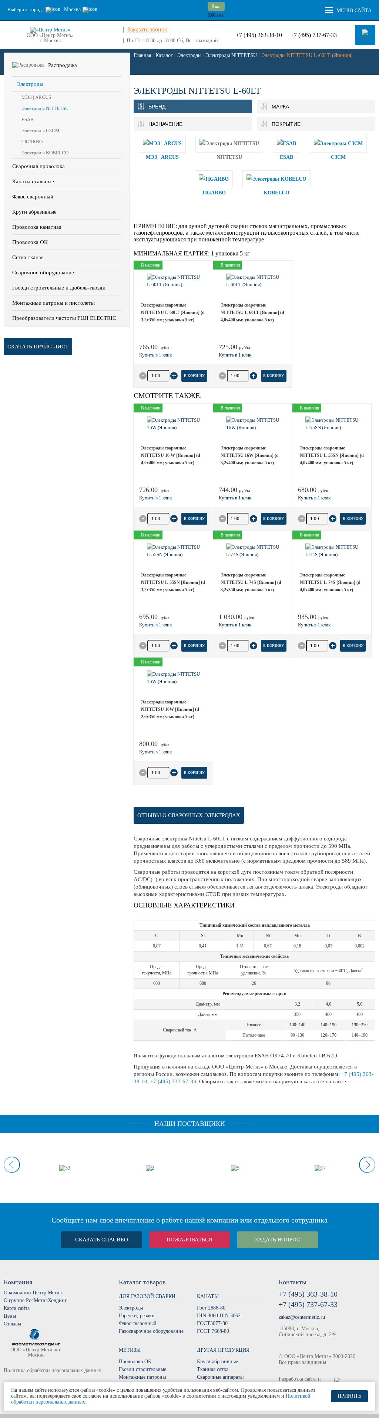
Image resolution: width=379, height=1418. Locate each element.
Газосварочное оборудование (151, 1331)
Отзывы (12, 1324)
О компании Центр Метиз (33, 1292)
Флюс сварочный (32, 197)
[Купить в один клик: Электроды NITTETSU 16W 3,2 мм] (235, 498)
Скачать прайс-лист (37, 347)
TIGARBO (32, 141)
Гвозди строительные (142, 1369)
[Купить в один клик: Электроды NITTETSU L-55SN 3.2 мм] (155, 625)
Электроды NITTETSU (44, 108)
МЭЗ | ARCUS (36, 97)
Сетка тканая (28, 257)
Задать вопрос (277, 1240)
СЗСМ (338, 157)
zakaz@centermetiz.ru (302, 1317)
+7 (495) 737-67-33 (314, 35)
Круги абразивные (34, 212)
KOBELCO (276, 192)
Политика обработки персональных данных (52, 1370)
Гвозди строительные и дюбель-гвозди (58, 288)
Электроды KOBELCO (44, 152)
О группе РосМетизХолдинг (35, 1300)
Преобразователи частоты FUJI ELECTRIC (64, 318)
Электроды (30, 84)
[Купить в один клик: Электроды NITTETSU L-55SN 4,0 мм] (314, 498)
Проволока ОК (30, 242)
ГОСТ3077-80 (212, 1323)
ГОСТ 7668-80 (213, 1331)
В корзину (194, 376)
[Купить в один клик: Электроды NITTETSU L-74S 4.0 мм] (314, 625)
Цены (10, 1316)
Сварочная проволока (38, 166)
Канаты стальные (33, 181)
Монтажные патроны (142, 1377)
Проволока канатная (36, 227)
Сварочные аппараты (220, 1377)
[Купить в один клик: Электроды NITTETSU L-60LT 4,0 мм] (235, 355)
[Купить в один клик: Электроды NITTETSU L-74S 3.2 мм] (235, 625)
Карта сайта (17, 1308)
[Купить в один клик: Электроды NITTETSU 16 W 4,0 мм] (155, 498)
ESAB (27, 119)
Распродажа (62, 65)
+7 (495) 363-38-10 (259, 35)
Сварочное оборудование (43, 272)
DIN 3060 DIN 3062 (219, 1315)
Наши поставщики (189, 1123)
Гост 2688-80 (211, 1308)
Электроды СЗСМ (40, 130)
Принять (349, 1396)
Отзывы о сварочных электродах (188, 815)
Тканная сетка (212, 1369)
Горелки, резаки (137, 1315)
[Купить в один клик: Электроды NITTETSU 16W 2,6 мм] (155, 752)
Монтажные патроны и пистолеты (53, 303)
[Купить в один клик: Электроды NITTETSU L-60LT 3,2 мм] (155, 355)
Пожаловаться (189, 1240)
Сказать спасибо (101, 1240)
